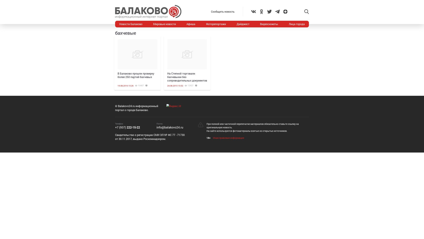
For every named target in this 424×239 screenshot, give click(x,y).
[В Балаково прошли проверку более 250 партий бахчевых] (137, 54)
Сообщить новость (223, 11)
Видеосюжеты (269, 24)
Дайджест (243, 24)
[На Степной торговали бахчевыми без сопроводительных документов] (187, 54)
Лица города (297, 24)
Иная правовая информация (228, 137)
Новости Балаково (130, 24)
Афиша (190, 24)
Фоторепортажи (216, 24)
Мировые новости (164, 24)
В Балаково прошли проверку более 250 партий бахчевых (136, 75)
